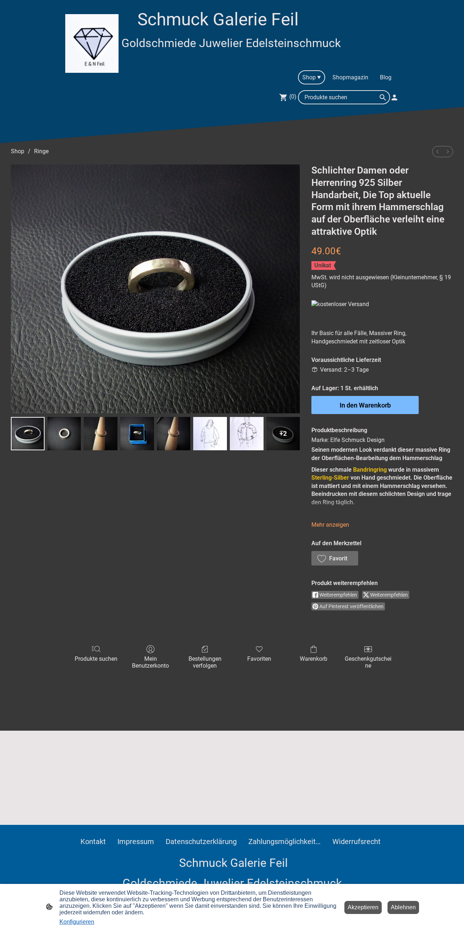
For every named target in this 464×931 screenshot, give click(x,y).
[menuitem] (437, 151)
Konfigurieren (76, 922)
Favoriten (259, 658)
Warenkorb (313, 658)
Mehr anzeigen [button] (330, 524)
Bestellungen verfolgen (204, 662)
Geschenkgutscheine (368, 662)
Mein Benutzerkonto (150, 662)
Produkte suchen (96, 658)
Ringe (41, 151)
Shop (17, 151)
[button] (334, 558)
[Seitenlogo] (92, 43)
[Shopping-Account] (394, 97)
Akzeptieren (363, 907)
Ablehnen (403, 907)
